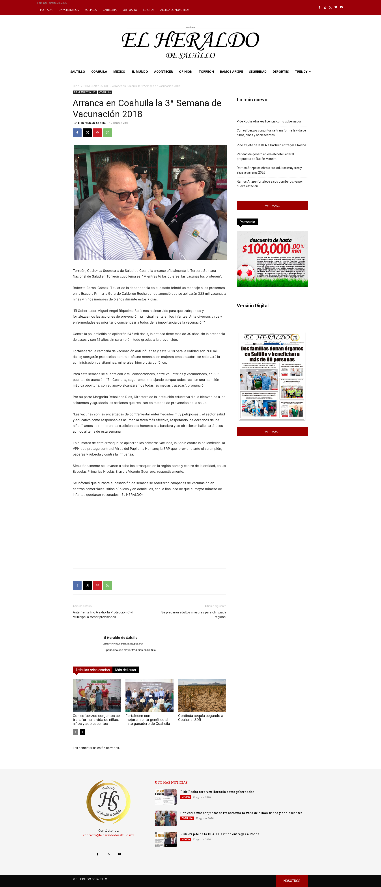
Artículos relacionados (92, 670)
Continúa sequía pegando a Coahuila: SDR (200, 717)
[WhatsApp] (107, 132)
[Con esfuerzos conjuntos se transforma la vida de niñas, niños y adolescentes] (97, 695)
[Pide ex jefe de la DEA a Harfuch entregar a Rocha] (166, 839)
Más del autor (125, 670)
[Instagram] (325, 7)
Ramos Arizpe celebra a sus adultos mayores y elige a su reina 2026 (269, 170)
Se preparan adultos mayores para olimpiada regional (193, 614)
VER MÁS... (272, 206)
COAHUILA (105, 92)
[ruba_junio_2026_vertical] (272, 286)
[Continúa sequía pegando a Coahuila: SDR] (202, 695)
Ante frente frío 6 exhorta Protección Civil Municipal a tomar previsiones (103, 614)
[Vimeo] (336, 7)
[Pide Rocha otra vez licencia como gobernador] (166, 797)
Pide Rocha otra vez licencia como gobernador (269, 121)
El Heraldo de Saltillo (92, 122)
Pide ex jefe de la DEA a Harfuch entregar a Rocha (271, 145)
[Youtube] (341, 7)
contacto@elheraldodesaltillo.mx (108, 835)
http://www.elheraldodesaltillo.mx (123, 643)
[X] (330, 7)
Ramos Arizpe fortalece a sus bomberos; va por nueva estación (270, 184)
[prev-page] (75, 732)
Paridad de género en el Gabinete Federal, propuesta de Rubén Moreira (266, 156)
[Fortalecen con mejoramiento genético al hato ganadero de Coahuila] (149, 695)
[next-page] (82, 732)
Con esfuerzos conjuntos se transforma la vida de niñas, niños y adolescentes (96, 719)
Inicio (76, 86)
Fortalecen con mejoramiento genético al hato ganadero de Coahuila (147, 719)
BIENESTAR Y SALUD (96, 86)
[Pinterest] (97, 132)
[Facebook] (319, 7)
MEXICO (186, 797)
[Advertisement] (149, 534)
